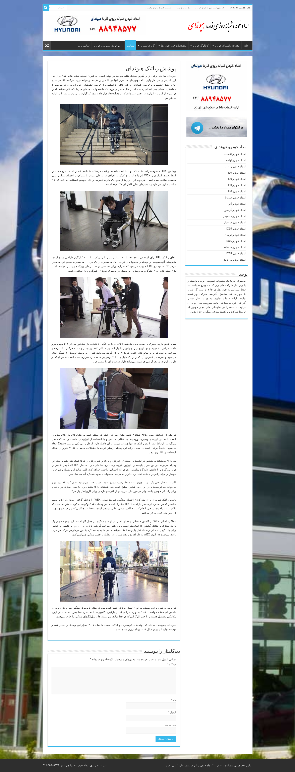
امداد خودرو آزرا (237, 203)
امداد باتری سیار (183, 7)
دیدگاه (171, 664)
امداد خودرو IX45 (236, 241)
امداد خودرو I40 (237, 191)
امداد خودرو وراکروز (235, 259)
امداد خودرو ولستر (235, 166)
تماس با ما (84, 45)
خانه (246, 45)
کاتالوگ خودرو (201, 45)
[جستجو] (46, 8)
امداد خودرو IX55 (236, 253)
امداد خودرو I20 (237, 178)
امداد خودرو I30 (237, 185)
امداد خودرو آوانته (236, 160)
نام (173, 699)
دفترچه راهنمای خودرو (227, 45)
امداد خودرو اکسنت (235, 154)
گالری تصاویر (147, 45)
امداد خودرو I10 (237, 172)
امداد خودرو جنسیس (234, 216)
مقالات (130, 45)
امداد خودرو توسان (235, 234)
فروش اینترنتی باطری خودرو (209, 7)
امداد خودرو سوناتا (235, 197)
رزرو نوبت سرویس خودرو (108, 45)
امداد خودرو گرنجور (235, 209)
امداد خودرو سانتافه (235, 247)
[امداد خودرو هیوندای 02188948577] (217, 25)
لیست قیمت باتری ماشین (158, 7)
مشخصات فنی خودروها (173, 45)
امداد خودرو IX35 (236, 228)
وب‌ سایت (170, 724)
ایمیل (172, 712)
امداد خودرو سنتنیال (235, 222)
